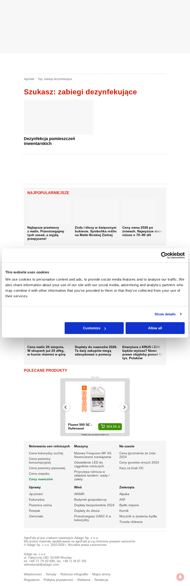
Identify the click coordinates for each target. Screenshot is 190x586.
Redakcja (101, 580)
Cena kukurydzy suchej (46, 453)
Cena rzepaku (39, 473)
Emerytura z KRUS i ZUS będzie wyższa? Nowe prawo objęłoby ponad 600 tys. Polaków (143, 352)
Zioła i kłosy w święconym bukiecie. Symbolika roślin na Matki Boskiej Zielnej (96, 231)
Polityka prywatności (58, 580)
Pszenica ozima (40, 505)
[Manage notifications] (180, 577)
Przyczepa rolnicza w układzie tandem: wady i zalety (91, 475)
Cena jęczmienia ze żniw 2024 (137, 455)
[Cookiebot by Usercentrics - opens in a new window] (164, 255)
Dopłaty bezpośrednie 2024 (94, 505)
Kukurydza (36, 499)
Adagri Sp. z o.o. (86, 538)
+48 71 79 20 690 (42, 561)
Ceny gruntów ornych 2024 (139, 462)
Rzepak (34, 510)
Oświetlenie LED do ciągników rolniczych (89, 464)
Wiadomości (33, 574)
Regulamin (32, 580)
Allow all (155, 328)
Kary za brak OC (131, 468)
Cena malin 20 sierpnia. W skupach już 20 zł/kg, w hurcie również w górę (46, 350)
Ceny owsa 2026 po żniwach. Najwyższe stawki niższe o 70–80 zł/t (143, 231)
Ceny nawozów (41, 479)
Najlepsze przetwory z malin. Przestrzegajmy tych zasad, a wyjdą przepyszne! (45, 233)
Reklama (83, 580)
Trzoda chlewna (130, 522)
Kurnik (124, 510)
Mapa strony (101, 574)
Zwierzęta (126, 487)
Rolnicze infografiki (74, 574)
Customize (91, 328)
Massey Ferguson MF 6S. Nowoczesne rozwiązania (93, 455)
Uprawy (35, 487)
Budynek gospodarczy (90, 499)
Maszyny (81, 446)
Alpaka (124, 494)
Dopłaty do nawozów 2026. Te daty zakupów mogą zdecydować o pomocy (96, 350)
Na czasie (126, 446)
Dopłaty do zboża (87, 510)
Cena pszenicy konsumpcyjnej (40, 460)
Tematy (51, 574)
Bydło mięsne (129, 505)
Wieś (78, 487)
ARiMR (79, 494)
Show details (165, 314)
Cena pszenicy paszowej (47, 468)
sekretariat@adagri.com (41, 564)
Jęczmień (36, 494)
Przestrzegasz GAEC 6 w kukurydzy (92, 518)
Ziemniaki (36, 516)
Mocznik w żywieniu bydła (138, 516)
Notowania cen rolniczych (49, 446)
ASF (122, 499)
